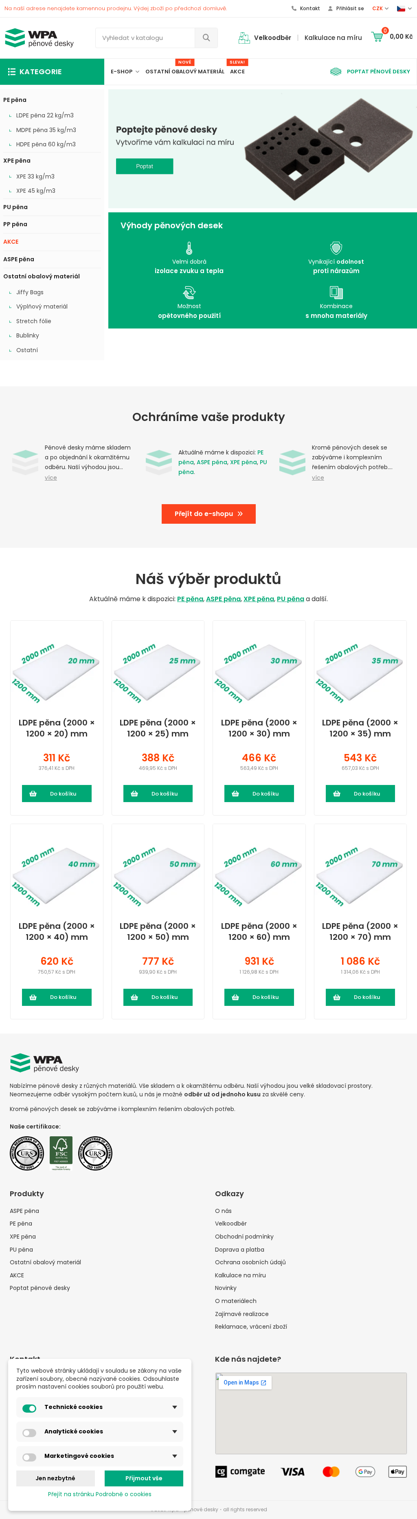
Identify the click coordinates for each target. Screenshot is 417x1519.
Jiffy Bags (30, 292)
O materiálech (236, 1301)
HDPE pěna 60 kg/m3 (46, 144)
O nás (223, 1211)
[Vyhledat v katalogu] (206, 38)
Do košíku (63, 794)
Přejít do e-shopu (204, 513)
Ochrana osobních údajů (250, 1262)
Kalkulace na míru (240, 1275)
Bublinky (27, 336)
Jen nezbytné (55, 1478)
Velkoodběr (231, 1224)
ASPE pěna (18, 259)
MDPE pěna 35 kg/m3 (46, 130)
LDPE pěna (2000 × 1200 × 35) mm (360, 728)
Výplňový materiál (42, 307)
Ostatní (27, 350)
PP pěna (15, 224)
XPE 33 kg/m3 (35, 177)
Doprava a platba (239, 1250)
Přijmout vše (143, 1478)
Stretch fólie (33, 321)
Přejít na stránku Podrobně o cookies (99, 1494)
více (51, 478)
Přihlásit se (349, 8)
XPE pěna (17, 161)
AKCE (10, 242)
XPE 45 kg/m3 (35, 191)
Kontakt (309, 8)
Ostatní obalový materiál (41, 276)
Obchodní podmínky (244, 1237)
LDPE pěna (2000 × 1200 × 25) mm (158, 728)
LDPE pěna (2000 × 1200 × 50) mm (158, 932)
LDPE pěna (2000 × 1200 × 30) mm (259, 728)
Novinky (226, 1288)
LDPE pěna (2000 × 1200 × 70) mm (360, 932)
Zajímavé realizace (242, 1314)
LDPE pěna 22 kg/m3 (45, 115)
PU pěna (15, 207)
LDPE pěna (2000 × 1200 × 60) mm (259, 932)
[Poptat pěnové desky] (262, 148)
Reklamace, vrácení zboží (251, 1327)
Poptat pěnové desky (40, 1288)
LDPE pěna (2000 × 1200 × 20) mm (57, 728)
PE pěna (14, 100)
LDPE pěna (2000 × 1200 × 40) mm (57, 932)
